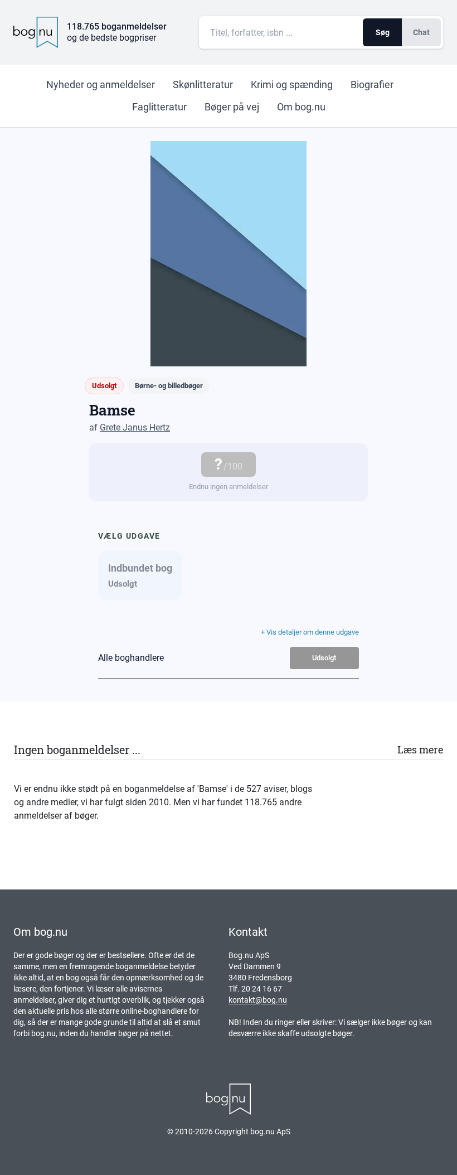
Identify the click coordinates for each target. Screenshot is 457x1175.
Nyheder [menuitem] (100, 84)
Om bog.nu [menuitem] (301, 107)
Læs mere (420, 749)
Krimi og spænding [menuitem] (292, 84)
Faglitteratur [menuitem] (159, 107)
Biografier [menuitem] (372, 84)
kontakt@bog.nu (258, 999)
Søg (383, 32)
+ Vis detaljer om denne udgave (310, 632)
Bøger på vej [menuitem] (232, 107)
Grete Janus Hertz (135, 427)
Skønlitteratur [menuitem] (203, 84)
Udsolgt (324, 658)
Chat (421, 32)
